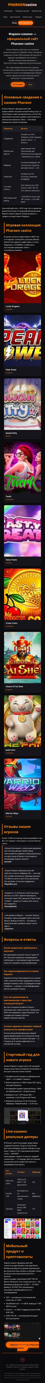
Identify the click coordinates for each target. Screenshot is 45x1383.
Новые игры (27, 17)
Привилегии (37, 11)
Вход (14, 23)
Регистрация (18, 84)
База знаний (15, 17)
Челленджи (8, 11)
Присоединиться (26, 23)
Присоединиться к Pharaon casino (24, 1346)
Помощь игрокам (22, 11)
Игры (5, 17)
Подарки (38, 17)
